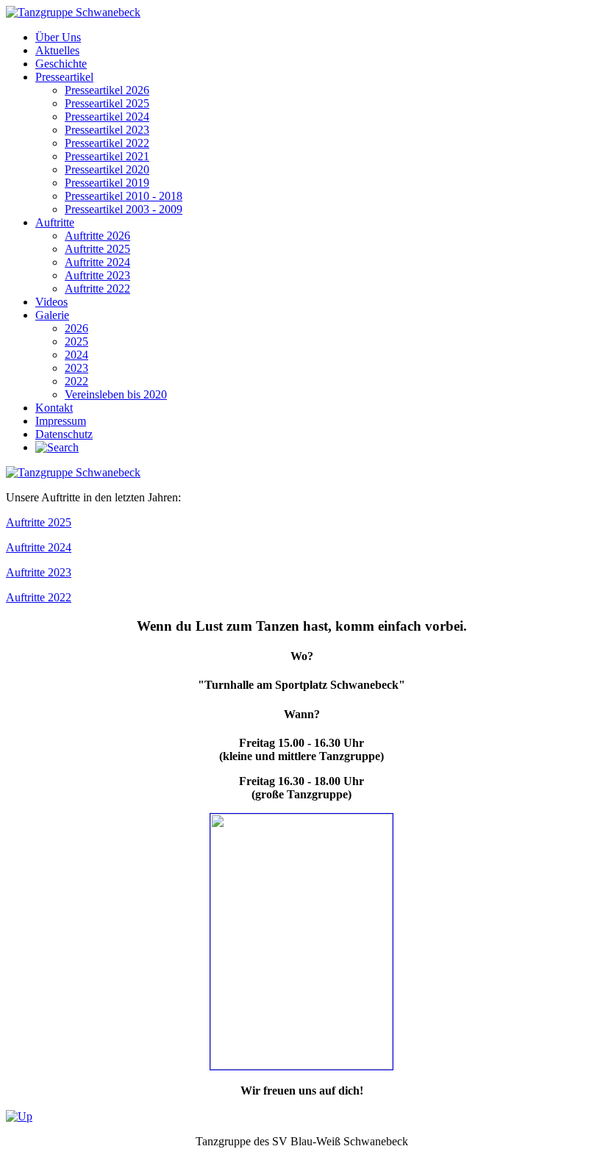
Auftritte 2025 (38, 522)
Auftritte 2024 (38, 547)
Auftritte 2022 (38, 597)
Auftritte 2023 (38, 572)
